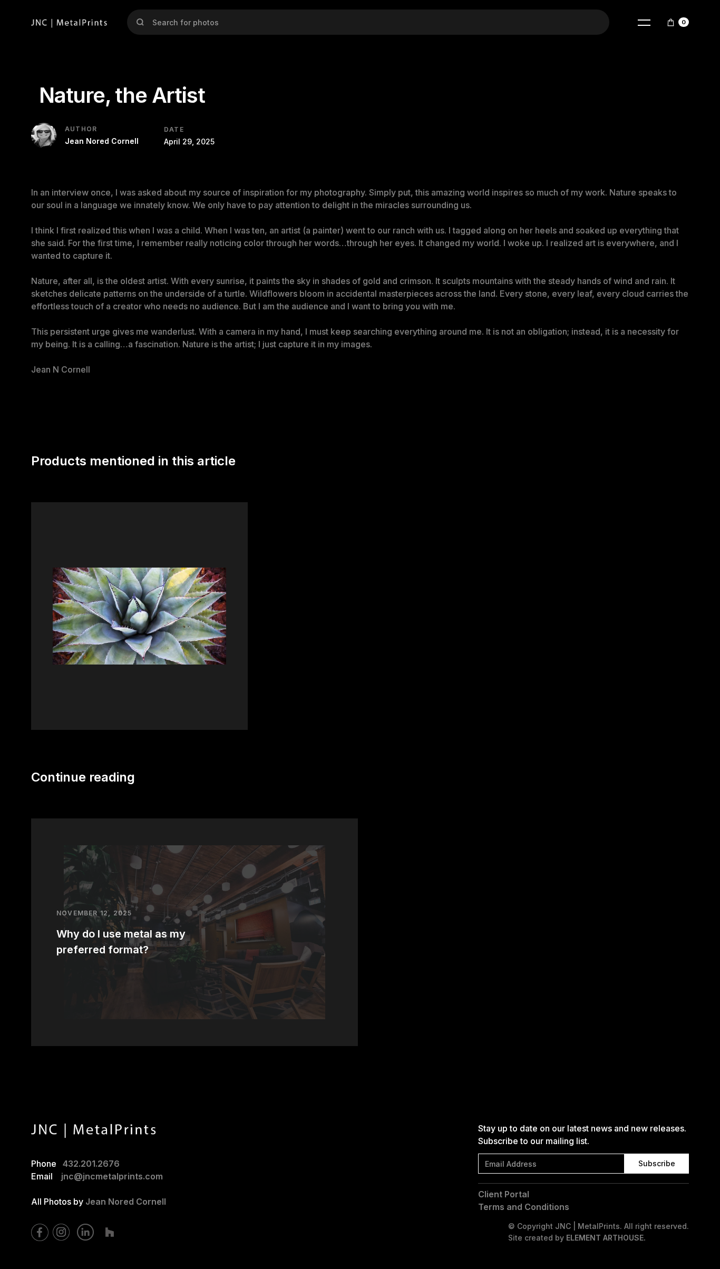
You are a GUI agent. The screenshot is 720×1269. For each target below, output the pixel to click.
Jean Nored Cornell (125, 1201)
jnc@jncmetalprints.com (112, 1176)
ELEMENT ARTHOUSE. (606, 1237)
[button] (644, 22)
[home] (69, 22)
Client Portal (503, 1194)
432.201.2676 (91, 1163)
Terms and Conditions (523, 1207)
